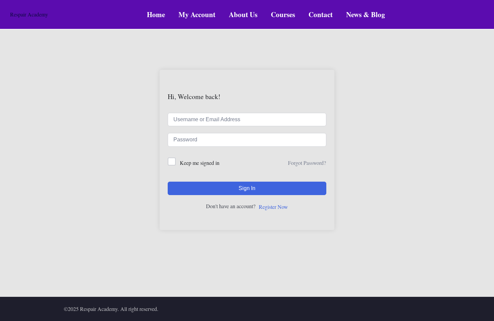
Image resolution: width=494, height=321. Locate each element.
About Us (243, 14)
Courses (283, 14)
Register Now (273, 206)
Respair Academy (29, 14)
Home (156, 14)
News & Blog (365, 14)
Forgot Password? (307, 162)
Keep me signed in (199, 162)
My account (196, 14)
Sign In (247, 188)
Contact (320, 14)
